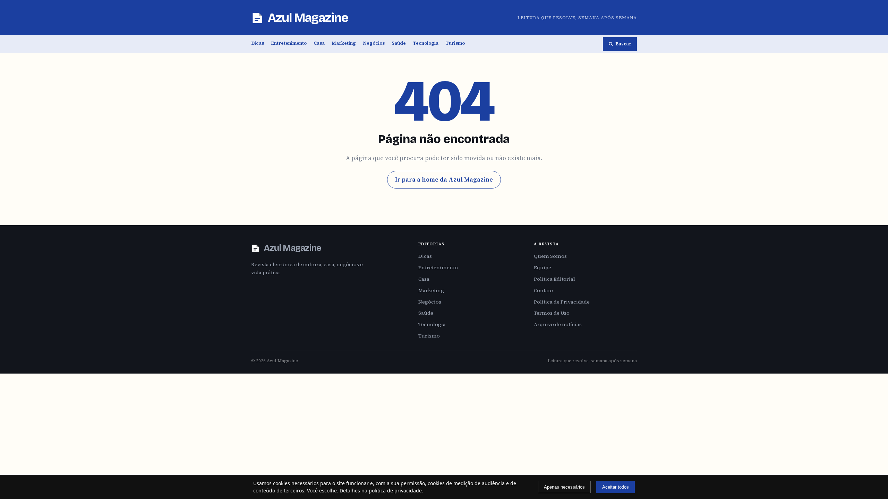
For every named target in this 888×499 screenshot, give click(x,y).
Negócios (374, 43)
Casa (319, 43)
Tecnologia (425, 43)
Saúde (399, 43)
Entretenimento (289, 43)
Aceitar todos (615, 487)
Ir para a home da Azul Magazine (444, 179)
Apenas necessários (564, 487)
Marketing (344, 43)
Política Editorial (554, 278)
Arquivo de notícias (558, 324)
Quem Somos (550, 256)
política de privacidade (395, 490)
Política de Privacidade (562, 301)
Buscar (623, 44)
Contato (543, 290)
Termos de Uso (552, 312)
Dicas (257, 43)
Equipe (542, 267)
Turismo (455, 43)
